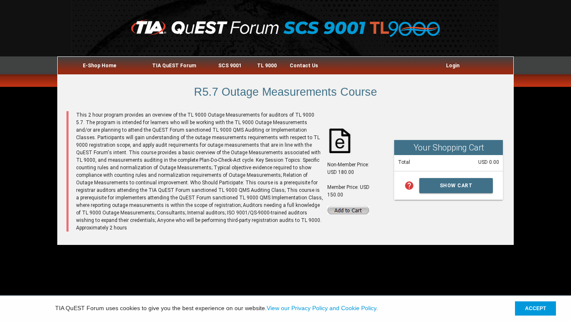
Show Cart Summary (456, 188)
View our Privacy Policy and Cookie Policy (321, 308)
